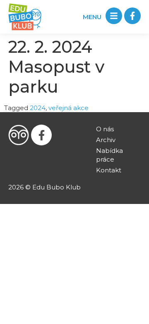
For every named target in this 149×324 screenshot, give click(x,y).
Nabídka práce (109, 155)
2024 (38, 108)
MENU (92, 17)
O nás (105, 129)
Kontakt (108, 170)
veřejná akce (68, 108)
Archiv (105, 140)
